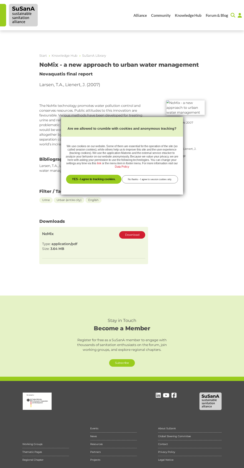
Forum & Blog (217, 15)
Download (132, 234)
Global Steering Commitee (174, 436)
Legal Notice (165, 459)
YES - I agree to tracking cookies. (93, 179)
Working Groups (32, 444)
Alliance (140, 15)
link (99, 163)
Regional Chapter (33, 459)
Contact (163, 444)
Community (161, 15)
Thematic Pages (32, 452)
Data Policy (122, 166)
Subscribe (122, 363)
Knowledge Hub (188, 15)
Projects (95, 459)
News (93, 436)
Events (94, 428)
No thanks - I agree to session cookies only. (150, 179)
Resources (96, 444)
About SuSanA (167, 428)
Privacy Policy (166, 452)
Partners (95, 452)
